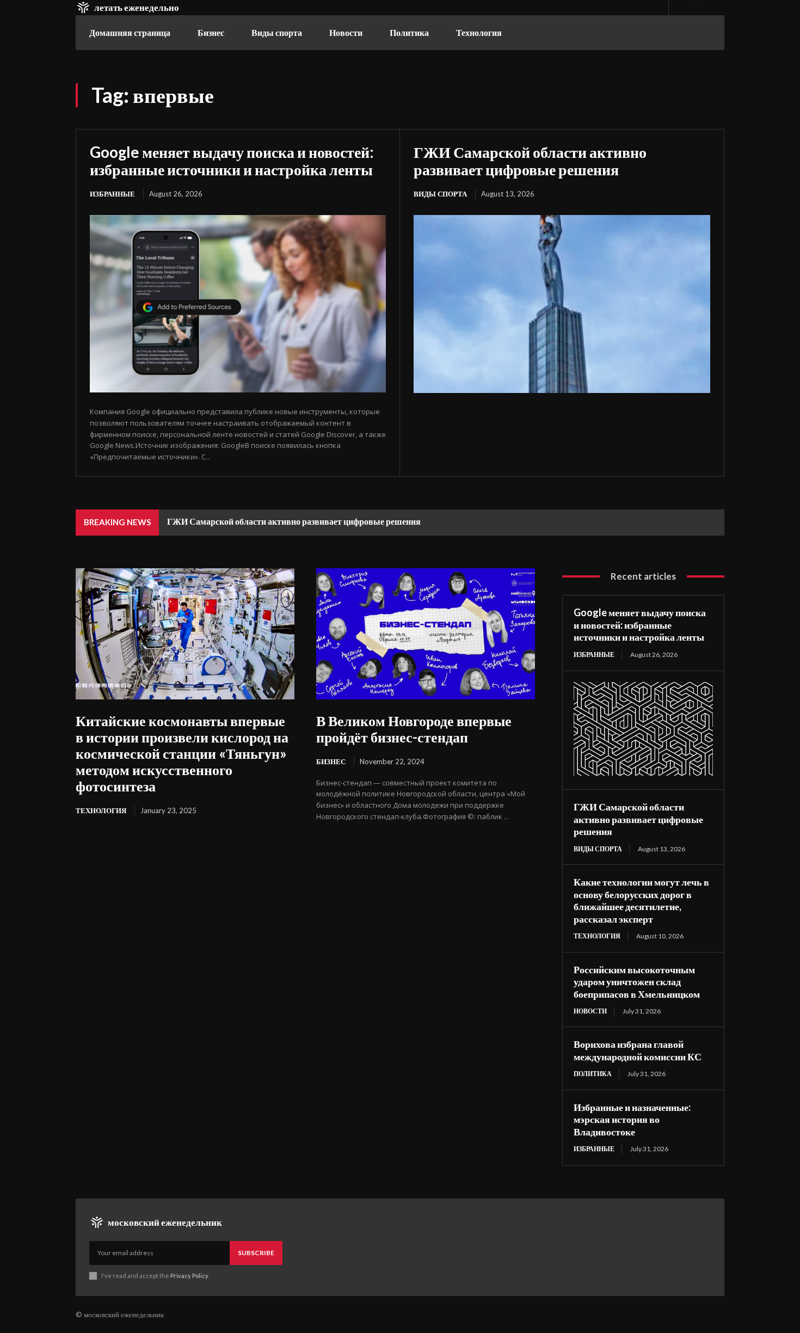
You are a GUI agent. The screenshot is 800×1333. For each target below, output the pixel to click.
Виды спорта (440, 193)
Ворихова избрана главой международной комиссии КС (637, 1050)
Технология (101, 810)
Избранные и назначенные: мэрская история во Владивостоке (632, 1119)
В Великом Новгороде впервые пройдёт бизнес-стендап (414, 729)
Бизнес (331, 761)
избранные (112, 193)
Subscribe (256, 1253)
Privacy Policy (189, 1275)
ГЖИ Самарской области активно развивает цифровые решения (530, 161)
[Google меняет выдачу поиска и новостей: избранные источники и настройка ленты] (238, 303)
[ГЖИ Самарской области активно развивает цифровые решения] (562, 304)
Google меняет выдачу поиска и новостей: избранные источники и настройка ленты (232, 161)
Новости (590, 1011)
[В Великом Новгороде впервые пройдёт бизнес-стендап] (425, 633)
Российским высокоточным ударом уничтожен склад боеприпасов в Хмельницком (637, 981)
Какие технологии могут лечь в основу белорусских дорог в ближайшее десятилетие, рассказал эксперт (641, 900)
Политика (593, 1074)
